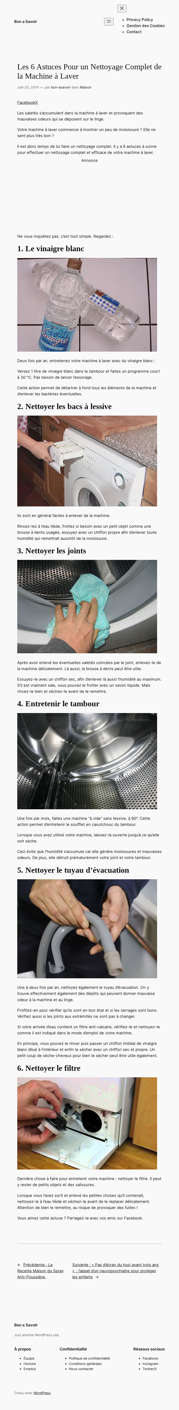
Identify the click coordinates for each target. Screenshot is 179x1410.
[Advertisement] (89, 196)
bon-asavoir (60, 87)
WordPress (42, 1393)
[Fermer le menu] (122, 8)
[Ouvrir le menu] (109, 21)
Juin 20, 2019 (27, 87)
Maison (85, 87)
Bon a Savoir (25, 21)
